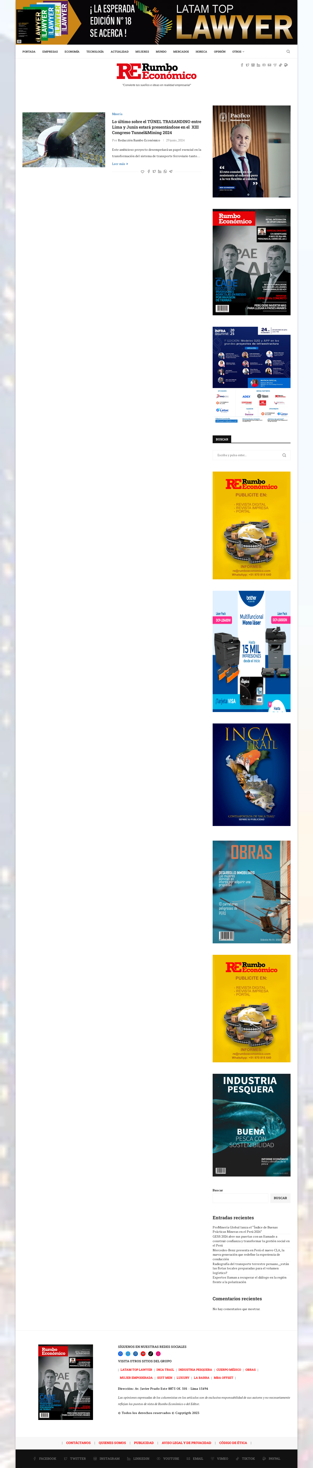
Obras (250, 1370)
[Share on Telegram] (170, 172)
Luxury (183, 1378)
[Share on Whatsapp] (165, 172)
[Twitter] (128, 1353)
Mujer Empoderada (136, 1378)
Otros (236, 51)
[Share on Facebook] (148, 172)
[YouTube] (143, 1353)
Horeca (201, 51)
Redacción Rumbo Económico (139, 140)
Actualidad (120, 51)
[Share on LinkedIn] (159, 172)
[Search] (288, 51)
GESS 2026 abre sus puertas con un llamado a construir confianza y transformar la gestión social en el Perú (251, 1240)
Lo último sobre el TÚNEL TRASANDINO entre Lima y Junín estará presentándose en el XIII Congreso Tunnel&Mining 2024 (156, 127)
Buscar (218, 1190)
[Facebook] (120, 1353)
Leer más (118, 164)
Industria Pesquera (195, 1370)
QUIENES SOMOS (112, 1443)
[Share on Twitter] (154, 172)
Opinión (219, 51)
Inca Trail (165, 1370)
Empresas (50, 51)
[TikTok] (150, 1353)
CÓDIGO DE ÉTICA (233, 1443)
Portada (29, 51)
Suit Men (164, 1378)
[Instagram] (158, 1353)
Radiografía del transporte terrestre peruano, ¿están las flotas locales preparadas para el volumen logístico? (251, 1268)
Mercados (181, 51)
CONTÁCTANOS (78, 1443)
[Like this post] (142, 172)
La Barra (201, 1378)
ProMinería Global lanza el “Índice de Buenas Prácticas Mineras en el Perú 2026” (245, 1229)
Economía (72, 51)
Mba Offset (223, 1378)
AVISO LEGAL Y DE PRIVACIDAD (186, 1443)
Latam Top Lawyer (136, 1370)
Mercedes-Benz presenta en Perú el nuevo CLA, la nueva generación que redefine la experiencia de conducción (248, 1254)
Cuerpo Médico (229, 1370)
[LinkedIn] (135, 1353)
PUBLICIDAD (144, 1443)
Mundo (161, 51)
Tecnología (95, 51)
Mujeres (142, 51)
